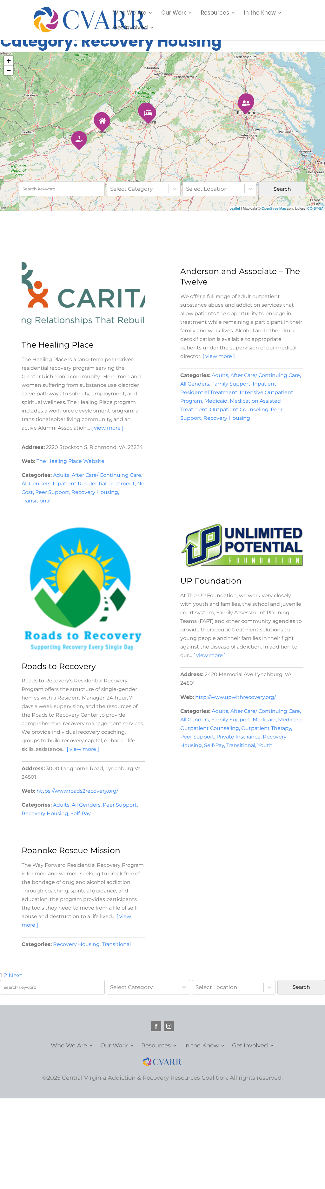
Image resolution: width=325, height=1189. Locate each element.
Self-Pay (80, 813)
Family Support (230, 383)
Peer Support (52, 492)
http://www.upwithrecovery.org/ (235, 697)
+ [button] (9, 61)
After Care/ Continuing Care (106, 475)
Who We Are (129, 13)
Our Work (173, 13)
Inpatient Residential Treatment (94, 483)
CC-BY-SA (315, 208)
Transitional (36, 500)
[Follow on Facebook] (156, 1026)
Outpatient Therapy (266, 728)
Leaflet (234, 208)
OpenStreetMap (274, 208)
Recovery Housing (94, 492)
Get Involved (130, 28)
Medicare (290, 719)
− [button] (9, 70)
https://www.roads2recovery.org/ (77, 791)
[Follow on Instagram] (169, 1026)
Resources (215, 13)
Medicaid (216, 401)
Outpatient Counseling (239, 409)
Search (282, 189)
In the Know (260, 13)
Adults (61, 475)
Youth (265, 745)
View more (107, 428)
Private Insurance (238, 736)
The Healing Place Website (70, 461)
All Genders (36, 483)
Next (15, 975)
